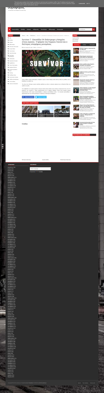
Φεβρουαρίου (11, 177)
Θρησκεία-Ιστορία (13, 60)
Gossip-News (12, 48)
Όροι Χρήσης (75, 39)
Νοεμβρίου (10, 182)
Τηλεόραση (11, 58)
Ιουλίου (9, 168)
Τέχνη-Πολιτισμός (13, 65)
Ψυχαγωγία (60, 29)
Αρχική (79, 382)
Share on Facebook (29, 97)
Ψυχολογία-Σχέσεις (13, 77)
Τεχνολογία (44, 29)
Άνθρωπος (36, 29)
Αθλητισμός (52, 29)
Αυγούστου (10, 167)
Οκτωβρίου (10, 184)
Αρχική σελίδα (45, 159)
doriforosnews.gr (42, 382)
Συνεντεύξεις (15, 29)
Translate (40, 171)
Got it (88, 3)
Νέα (10, 37)
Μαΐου (9, 172)
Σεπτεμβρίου (10, 185)
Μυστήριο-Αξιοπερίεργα (11, 56)
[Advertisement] (68, 16)
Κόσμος (29, 29)
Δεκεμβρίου (10, 180)
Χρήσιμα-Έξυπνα (13, 67)
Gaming (11, 72)
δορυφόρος (16, 7)
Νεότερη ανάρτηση (26, 159)
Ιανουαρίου (10, 179)
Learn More (82, 3)
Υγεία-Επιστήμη (12, 53)
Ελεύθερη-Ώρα (12, 75)
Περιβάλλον (12, 63)
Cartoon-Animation (13, 83)
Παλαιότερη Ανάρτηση (65, 159)
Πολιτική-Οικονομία (13, 46)
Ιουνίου (9, 170)
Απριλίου (10, 173)
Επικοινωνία (75, 41)
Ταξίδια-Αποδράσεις (14, 79)
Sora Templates (29, 382)
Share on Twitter (42, 97)
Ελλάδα (23, 29)
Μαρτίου (10, 175)
